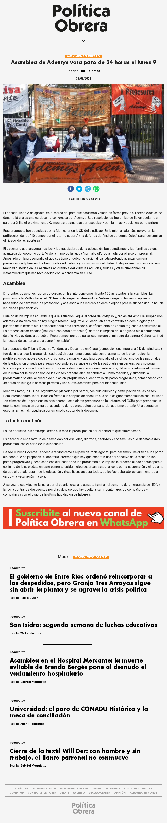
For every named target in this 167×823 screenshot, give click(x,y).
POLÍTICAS (21, 789)
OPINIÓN (120, 793)
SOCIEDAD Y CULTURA (138, 789)
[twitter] (79, 189)
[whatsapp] (96, 189)
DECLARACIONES (99, 793)
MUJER (97, 789)
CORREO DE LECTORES (42, 793)
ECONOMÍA (113, 789)
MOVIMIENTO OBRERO (83, 56)
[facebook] (70, 189)
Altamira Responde (143, 793)
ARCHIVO (79, 793)
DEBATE (64, 793)
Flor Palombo (89, 71)
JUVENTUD (17, 793)
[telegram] (88, 189)
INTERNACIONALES (44, 789)
